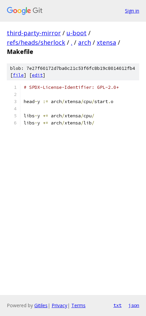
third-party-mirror (34, 33)
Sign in (132, 10)
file (18, 75)
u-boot (77, 33)
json (133, 305)
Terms (78, 305)
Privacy (59, 305)
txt (117, 305)
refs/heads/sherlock (36, 42)
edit (37, 75)
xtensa (106, 42)
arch (84, 42)
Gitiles (41, 305)
